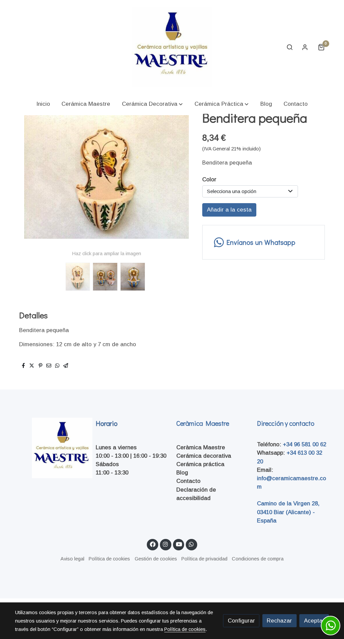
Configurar (241, 621)
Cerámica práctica (200, 464)
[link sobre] (51, 448)
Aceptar (314, 621)
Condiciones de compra (258, 558)
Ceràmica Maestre (200, 447)
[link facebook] (152, 544)
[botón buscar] (290, 47)
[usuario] (305, 47)
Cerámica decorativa (203, 456)
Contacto (188, 481)
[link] (172, 47)
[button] (152, 104)
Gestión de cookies (156, 558)
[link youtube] (179, 544)
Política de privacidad (204, 558)
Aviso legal (72, 558)
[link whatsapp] (191, 544)
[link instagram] (165, 544)
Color (209, 179)
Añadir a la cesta (229, 210)
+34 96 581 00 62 (304, 444)
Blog (182, 472)
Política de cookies (109, 558)
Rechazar (279, 621)
